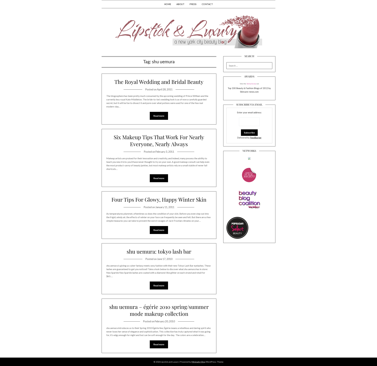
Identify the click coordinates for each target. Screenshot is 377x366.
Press (193, 4)
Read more (158, 115)
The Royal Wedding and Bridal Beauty (158, 81)
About (180, 4)
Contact (207, 4)
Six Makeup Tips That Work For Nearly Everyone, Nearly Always (159, 140)
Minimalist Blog (198, 362)
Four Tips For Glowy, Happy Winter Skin (158, 199)
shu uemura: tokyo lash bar (159, 251)
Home (167, 4)
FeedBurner (256, 137)
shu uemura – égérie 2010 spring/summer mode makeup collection (159, 310)
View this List (249, 84)
